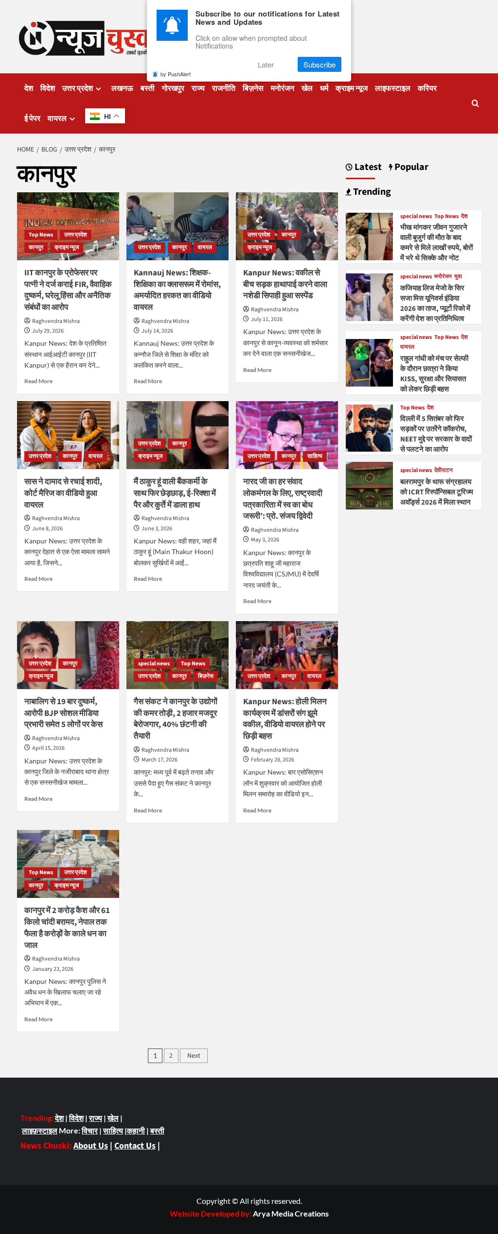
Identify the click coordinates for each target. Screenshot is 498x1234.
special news (154, 663)
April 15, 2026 (48, 748)
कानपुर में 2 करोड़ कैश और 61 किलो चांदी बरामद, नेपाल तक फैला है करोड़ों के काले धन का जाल (67, 928)
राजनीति (223, 88)
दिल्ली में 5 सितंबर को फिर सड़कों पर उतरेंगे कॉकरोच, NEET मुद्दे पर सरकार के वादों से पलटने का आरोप (436, 434)
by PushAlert (175, 74)
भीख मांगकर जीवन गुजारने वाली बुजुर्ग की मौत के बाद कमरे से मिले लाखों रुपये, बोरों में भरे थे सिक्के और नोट (436, 242)
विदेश (47, 88)
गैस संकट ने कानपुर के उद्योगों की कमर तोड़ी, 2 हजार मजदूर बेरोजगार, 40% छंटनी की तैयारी (175, 719)
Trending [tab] (371, 192)
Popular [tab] (410, 167)
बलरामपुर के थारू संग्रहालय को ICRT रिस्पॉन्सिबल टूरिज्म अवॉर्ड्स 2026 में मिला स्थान (436, 492)
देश (28, 88)
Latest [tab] (367, 167)
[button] (475, 103)
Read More (38, 381)
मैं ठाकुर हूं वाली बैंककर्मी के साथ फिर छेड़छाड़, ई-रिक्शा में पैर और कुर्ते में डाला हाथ (175, 493)
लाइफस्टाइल (392, 88)
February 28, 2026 (272, 760)
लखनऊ (122, 88)
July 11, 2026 (267, 319)
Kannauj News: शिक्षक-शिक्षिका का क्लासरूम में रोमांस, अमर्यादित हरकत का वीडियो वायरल (177, 290)
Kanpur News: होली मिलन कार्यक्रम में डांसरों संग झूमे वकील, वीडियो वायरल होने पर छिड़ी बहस (285, 719)
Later (266, 64)
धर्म (324, 88)
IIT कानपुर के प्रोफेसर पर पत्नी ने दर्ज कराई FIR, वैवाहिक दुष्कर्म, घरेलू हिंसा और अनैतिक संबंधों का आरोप (68, 290)
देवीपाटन (443, 470)
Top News (41, 235)
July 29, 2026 (48, 331)
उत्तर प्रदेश (77, 88)
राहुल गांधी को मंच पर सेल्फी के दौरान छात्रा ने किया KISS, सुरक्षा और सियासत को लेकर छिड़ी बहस (434, 374)
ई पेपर (32, 118)
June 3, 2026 (157, 528)
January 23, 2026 (52, 969)
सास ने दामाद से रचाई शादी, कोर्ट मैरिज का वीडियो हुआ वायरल (63, 493)
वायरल (57, 118)
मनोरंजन (282, 88)
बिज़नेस (253, 88)
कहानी (136, 1130)
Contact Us (135, 1146)
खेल (307, 88)
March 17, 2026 (160, 760)
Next (193, 1056)
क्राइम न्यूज (352, 88)
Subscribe (319, 64)
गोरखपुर (173, 88)
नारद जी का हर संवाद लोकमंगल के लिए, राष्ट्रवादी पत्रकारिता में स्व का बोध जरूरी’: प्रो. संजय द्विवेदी (282, 499)
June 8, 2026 (47, 528)
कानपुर (36, 247)
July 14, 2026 (157, 331)
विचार (90, 1130)
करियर (427, 88)
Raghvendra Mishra (56, 321)
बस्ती (148, 88)
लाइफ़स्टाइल (39, 1130)
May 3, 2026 (265, 540)
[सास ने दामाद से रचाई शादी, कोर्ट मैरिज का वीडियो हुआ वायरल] (68, 435)
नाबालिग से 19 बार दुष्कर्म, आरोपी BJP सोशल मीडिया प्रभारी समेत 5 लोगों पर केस (63, 713)
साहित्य (314, 456)
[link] (291, 1213)
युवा (458, 277)
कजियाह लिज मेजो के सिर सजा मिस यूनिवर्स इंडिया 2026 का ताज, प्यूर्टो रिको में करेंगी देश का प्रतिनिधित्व (435, 303)
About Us (90, 1146)
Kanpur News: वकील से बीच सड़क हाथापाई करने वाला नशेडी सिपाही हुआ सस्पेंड (285, 284)
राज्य (198, 88)
